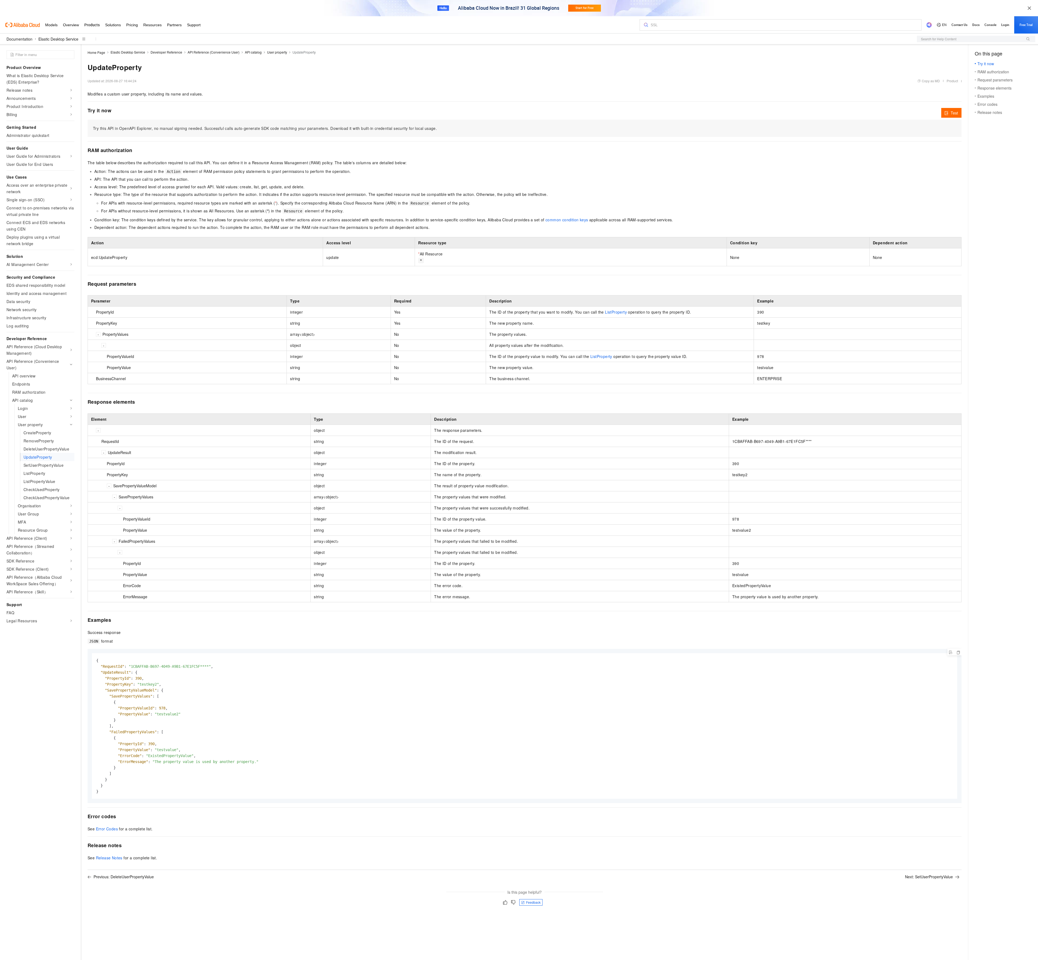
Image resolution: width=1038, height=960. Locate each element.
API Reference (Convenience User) (213, 52)
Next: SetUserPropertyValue (929, 876)
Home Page (96, 52)
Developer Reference (166, 52)
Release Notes (109, 857)
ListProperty (616, 312)
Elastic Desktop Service (58, 39)
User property (277, 52)
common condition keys (566, 219)
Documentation (19, 39)
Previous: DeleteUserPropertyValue (124, 876)
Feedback (533, 902)
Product (952, 80)
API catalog (253, 52)
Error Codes (107, 828)
